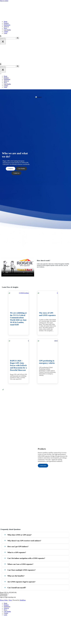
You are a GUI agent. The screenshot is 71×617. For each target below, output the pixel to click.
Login (5, 33)
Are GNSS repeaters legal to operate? (21, 582)
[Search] (0, 36)
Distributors (7, 25)
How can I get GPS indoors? (17, 546)
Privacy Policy (4, 600)
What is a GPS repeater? (16, 552)
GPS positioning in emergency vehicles (47, 362)
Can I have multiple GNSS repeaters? (21, 570)
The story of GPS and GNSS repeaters (47, 314)
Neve (10, 600)
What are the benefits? (15, 576)
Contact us (16, 173)
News (5, 28)
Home (5, 21)
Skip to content (4, 0)
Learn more (43, 465)
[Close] (3, 41)
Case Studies (7, 30)
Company (10, 168)
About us (6, 26)
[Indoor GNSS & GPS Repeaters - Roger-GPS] (35, 10)
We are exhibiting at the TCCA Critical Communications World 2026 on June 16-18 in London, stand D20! (18, 319)
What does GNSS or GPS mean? (19, 535)
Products (6, 23)
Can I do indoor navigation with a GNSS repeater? (26, 558)
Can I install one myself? (16, 588)
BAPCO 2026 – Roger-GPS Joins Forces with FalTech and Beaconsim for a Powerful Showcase (18, 365)
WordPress (23, 600)
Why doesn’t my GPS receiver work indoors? (24, 541)
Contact (6, 31)
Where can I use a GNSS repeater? (20, 564)
